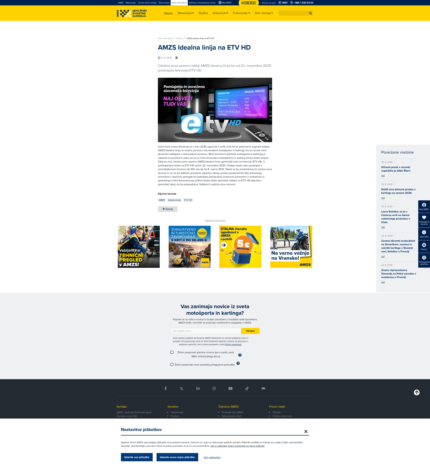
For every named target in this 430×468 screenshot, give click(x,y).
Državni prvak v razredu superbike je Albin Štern (395, 169)
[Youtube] (231, 388)
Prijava (250, 331)
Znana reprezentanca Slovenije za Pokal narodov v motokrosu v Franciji (398, 273)
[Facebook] (166, 388)
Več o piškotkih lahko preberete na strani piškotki (237, 446)
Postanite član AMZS (232, 412)
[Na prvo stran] (132, 13)
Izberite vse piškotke (136, 457)
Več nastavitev (212, 457)
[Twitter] (181, 388)
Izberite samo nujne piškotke (177, 457)
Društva (175, 416)
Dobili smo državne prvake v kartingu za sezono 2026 (398, 191)
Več (383, 175)
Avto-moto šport (165, 38)
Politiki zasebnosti (233, 344)
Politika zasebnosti (282, 416)
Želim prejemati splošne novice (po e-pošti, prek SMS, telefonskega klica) (206, 354)
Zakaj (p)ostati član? (231, 416)
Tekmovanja (177, 412)
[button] (310, 13)
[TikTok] (247, 388)
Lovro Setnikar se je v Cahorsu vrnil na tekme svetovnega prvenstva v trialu (395, 217)
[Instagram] (213, 388)
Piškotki (277, 412)
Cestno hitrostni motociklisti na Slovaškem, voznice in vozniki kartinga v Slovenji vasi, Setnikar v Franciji (398, 246)
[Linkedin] (197, 388)
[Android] (263, 388)
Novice (180, 38)
